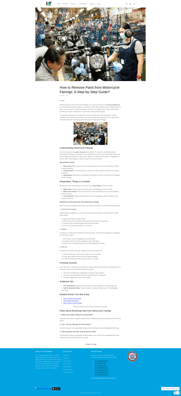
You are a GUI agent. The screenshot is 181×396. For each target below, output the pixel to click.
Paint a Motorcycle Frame (72, 298)
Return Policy (67, 364)
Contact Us (66, 358)
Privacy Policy (67, 361)
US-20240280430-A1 (101, 361)
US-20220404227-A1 (101, 370)
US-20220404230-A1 (101, 372)
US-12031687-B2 (100, 363)
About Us (66, 355)
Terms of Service (68, 372)
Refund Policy (67, 366)
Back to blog (91, 344)
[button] (73, 4)
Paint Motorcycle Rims (71, 301)
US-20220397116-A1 (101, 374)
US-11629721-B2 (100, 365)
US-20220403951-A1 (101, 368)
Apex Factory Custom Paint (72, 303)
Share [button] (62, 100)
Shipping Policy (67, 369)
